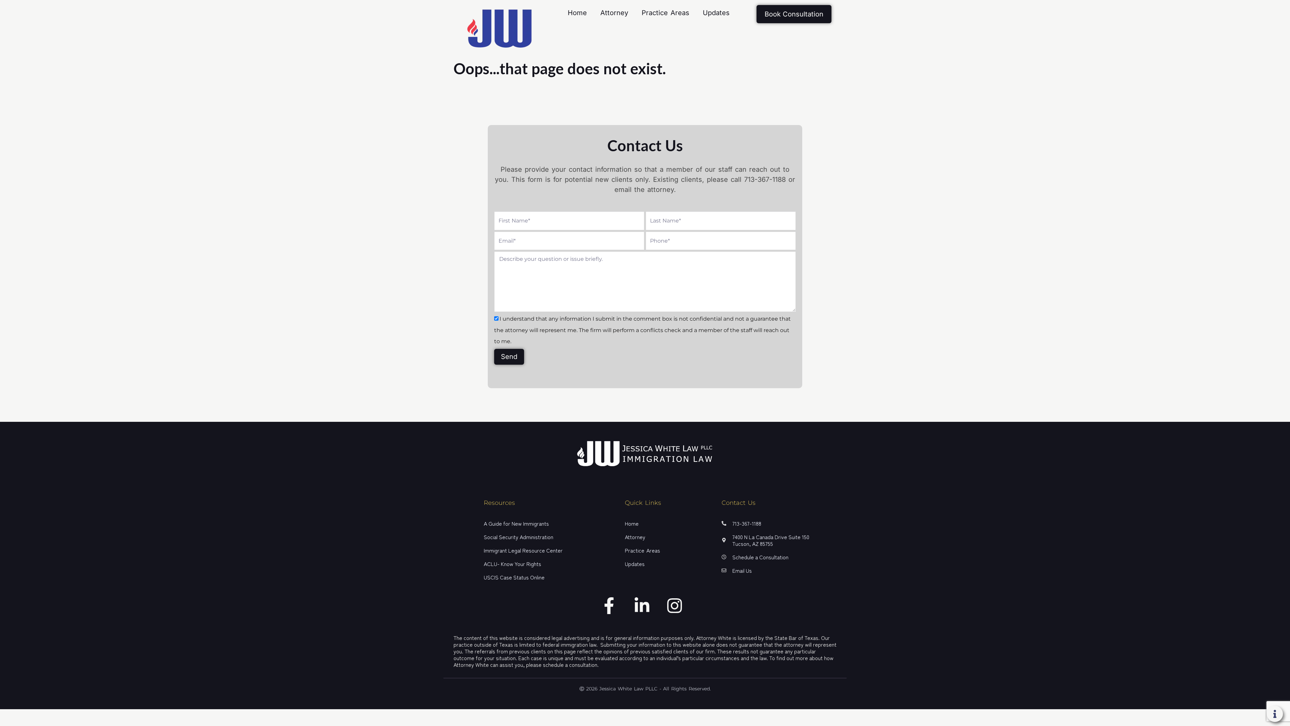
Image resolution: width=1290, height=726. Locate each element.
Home (577, 13)
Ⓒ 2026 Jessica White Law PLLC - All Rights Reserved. (645, 689)
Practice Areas (665, 13)
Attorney (614, 13)
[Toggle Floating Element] (1275, 714)
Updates (716, 13)
